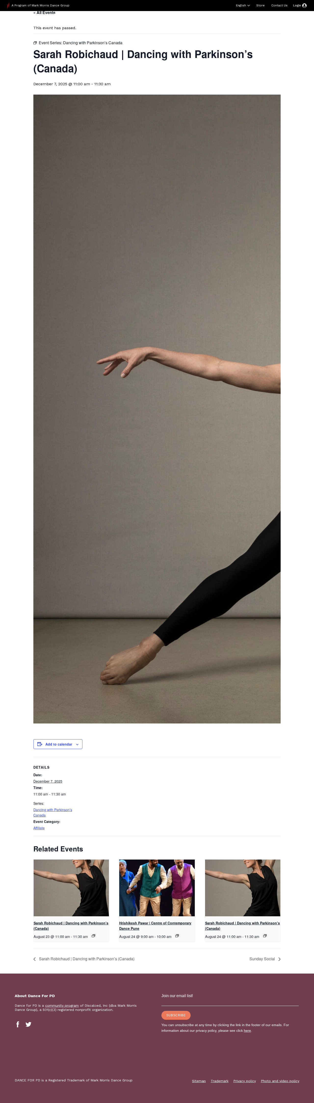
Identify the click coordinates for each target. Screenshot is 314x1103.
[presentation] (71, 888)
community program (62, 1005)
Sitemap (199, 1081)
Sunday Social (262, 959)
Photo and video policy (280, 1081)
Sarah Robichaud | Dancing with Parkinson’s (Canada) (86, 959)
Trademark (219, 1081)
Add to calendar (58, 744)
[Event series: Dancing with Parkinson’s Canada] (93, 935)
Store (260, 5)
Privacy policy (244, 1081)
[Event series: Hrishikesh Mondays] (177, 935)
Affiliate (39, 827)
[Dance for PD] (38, 23)
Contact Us (279, 5)
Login (297, 5)
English (241, 5)
